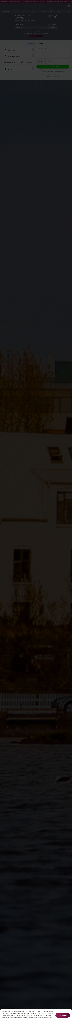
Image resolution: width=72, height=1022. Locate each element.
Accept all (63, 1015)
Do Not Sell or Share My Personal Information (33, 1019)
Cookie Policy (15, 1019)
